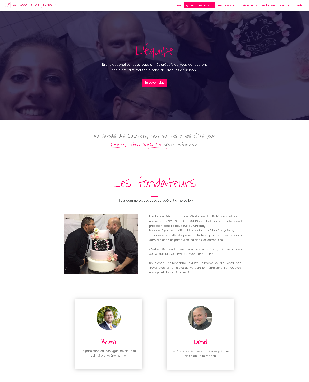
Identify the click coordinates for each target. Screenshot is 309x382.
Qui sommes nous (197, 5)
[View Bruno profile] (109, 335)
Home (177, 5)
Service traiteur (227, 5)
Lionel (200, 342)
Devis (299, 5)
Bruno (108, 342)
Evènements (249, 5)
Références (268, 5)
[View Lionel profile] (200, 335)
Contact (285, 5)
